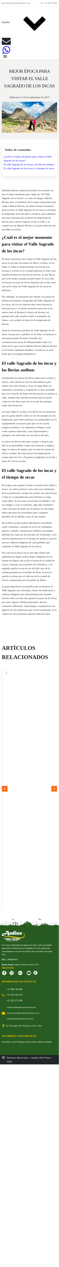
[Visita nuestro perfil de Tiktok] (35, 973)
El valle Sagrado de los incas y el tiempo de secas (29, 168)
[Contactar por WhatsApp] (6, 49)
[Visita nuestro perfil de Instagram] (11, 973)
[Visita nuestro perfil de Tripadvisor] (20, 973)
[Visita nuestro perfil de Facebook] (4, 973)
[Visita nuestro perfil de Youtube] (29, 973)
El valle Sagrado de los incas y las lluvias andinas (29, 164)
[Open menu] (5, 56)
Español (6, 22)
